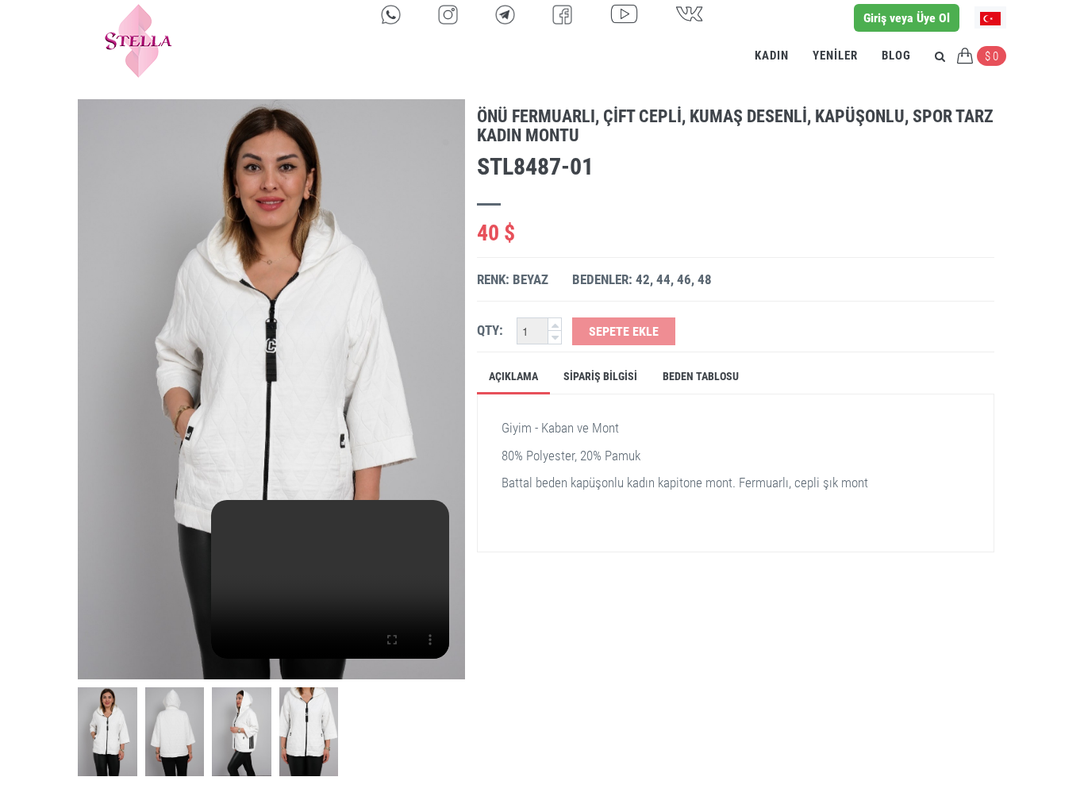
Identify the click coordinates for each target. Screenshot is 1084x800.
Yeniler (835, 55)
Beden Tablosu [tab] (701, 376)
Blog (896, 55)
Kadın (772, 55)
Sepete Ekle (624, 331)
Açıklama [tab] (513, 376)
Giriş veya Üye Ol (906, 17)
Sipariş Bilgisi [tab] (600, 376)
